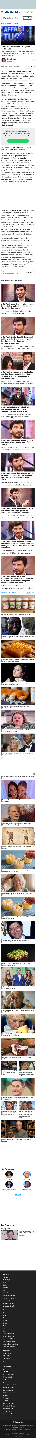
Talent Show (7, 1356)
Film (4, 1290)
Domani (5, 1288)
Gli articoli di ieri (8, 1306)
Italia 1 (5, 1326)
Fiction (5, 1364)
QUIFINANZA (30, 1425)
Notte (5, 1285)
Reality (21, 1236)
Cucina (5, 1369)
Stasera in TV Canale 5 (10, 1344)
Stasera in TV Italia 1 (9, 1347)
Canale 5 (5, 1323)
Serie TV (5, 1293)
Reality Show (7, 1353)
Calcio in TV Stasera (9, 1298)
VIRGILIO (9, 1424)
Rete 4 (5, 1320)
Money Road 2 (6, 1229)
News (9, 23)
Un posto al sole (8, 1403)
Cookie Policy (27, 1429)
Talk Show (6, 1358)
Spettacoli (15, 23)
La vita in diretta (8, 1411)
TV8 (4, 1328)
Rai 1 (4, 1312)
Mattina (5, 1277)
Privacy (20, 1429)
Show (4, 1380)
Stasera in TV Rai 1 (9, 1333)
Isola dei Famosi (8, 1393)
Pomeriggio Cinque (9, 1406)
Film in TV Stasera (9, 1295)
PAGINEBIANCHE (7, 1425)
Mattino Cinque (8, 1408)
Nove (4, 1331)
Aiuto (24, 1430)
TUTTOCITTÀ (15, 1425)
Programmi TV (7, 1350)
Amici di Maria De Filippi (11, 1385)
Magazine (4, 23)
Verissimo (6, 1398)
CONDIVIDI (27, 66)
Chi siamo (8, 1429)
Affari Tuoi (24, 74)
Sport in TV (6, 1301)
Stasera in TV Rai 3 (9, 1339)
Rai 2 (4, 1315)
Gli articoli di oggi (8, 1303)
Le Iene (5, 1401)
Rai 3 (4, 1318)
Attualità (5, 1372)
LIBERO (4, 1424)
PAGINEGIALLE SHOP (24, 1424)
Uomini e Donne (8, 1387)
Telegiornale (7, 1366)
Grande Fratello (8, 1390)
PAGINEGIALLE (14, 1424)
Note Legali (14, 1429)
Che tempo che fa (9, 1414)
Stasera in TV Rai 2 (9, 1336)
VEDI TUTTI (18, 1195)
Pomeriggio (7, 1280)
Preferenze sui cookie (16, 1430)
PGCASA (32, 1424)
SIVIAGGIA (23, 1425)
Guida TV (6, 1274)
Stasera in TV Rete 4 (9, 1341)
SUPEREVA (21, 1427)
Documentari (7, 1377)
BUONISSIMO (15, 1427)
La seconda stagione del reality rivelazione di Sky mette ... (26, 1232)
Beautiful (6, 1395)
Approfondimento (9, 1374)
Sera (4, 1282)
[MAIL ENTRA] (28, 12)
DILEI (19, 1425)
